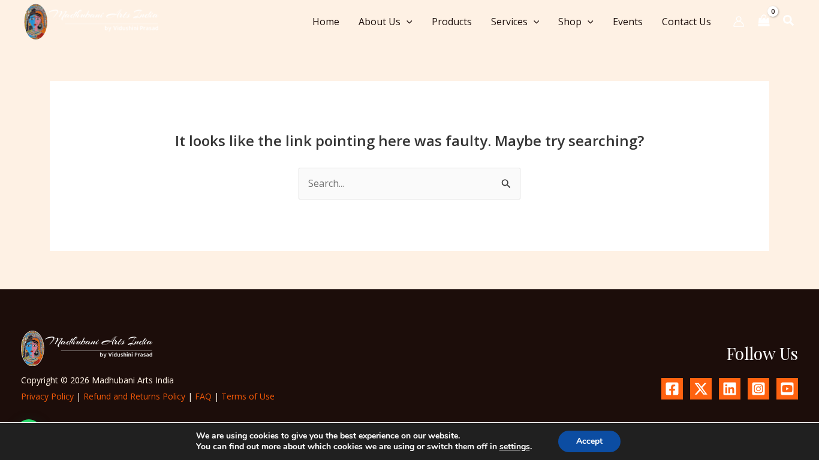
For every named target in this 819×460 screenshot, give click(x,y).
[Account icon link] (739, 22)
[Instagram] (758, 389)
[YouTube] (787, 389)
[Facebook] (672, 389)
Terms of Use (248, 396)
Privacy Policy (47, 396)
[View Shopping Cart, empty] (764, 21)
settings (514, 446)
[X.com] (701, 389)
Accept (589, 441)
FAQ (203, 396)
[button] (406, 21)
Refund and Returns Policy (134, 396)
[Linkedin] (729, 389)
